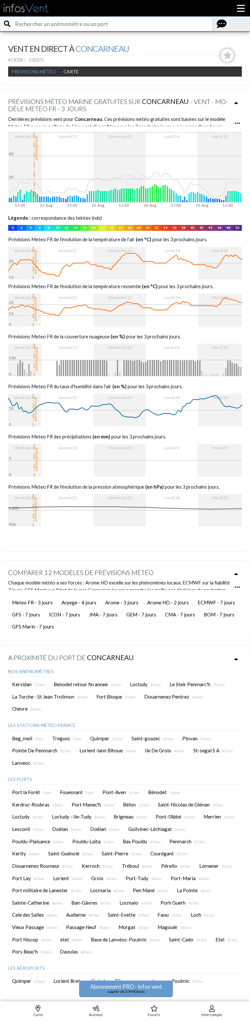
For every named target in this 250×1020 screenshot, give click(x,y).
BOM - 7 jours (219, 614)
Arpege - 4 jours (79, 602)
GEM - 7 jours (141, 614)
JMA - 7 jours (103, 614)
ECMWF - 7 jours (216, 602)
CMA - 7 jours (180, 614)
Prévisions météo (33, 71)
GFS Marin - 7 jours (33, 626)
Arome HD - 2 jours (168, 602)
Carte (71, 71)
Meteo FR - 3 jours (32, 602)
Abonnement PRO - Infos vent (126, 988)
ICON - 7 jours (64, 614)
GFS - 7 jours (26, 614)
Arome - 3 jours (121, 602)
